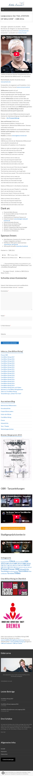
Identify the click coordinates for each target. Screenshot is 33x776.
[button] (3, 773)
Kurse (22, 561)
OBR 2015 (17, 563)
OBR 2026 (25, 567)
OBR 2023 (10, 567)
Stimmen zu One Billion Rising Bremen (12, 389)
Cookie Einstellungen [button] (8, 759)
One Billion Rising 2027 (7, 357)
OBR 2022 (4, 567)
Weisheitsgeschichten (7, 429)
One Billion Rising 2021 (7, 369)
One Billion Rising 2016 (7, 379)
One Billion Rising (6, 417)
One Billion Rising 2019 (7, 373)
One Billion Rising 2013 (7, 385)
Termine (10, 573)
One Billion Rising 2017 (7, 377)
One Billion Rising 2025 (7, 361)
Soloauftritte (4, 423)
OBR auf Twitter (17, 643)
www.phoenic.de (23, 30)
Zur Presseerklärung (13, 118)
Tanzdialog (5, 571)
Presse (3, 420)
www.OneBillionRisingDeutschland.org (12, 640)
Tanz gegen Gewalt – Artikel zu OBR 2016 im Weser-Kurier (15, 272)
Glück (12, 561)
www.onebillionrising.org (17, 641)
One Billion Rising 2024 (7, 363)
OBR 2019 (15, 565)
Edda (4, 255)
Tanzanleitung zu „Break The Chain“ (11, 393)
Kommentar (5, 291)
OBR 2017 (4, 565)
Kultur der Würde (6, 414)
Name (3, 315)
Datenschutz (4, 754)
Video (17, 573)
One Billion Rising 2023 (7, 365)
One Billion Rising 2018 (7, 375)
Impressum (4, 751)
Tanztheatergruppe (13, 571)
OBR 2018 (9, 565)
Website (3, 334)
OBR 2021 (26, 565)
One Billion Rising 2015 (7, 381)
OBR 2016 (11, 250)
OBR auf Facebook (6, 643)
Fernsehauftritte (5, 408)
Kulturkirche (17, 561)
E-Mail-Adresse (6, 325)
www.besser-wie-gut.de (11, 244)
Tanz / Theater (5, 426)
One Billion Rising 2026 (7, 359)
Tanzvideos (23, 571)
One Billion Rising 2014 (7, 383)
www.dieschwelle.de (22, 246)
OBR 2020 (20, 565)
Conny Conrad (22, 32)
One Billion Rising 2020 (7, 371)
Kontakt (3, 748)
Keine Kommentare (26, 257)
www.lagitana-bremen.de (19, 135)
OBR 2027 (30, 567)
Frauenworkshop (5, 561)
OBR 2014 (9, 564)
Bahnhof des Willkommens (10, 257)
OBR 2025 (21, 567)
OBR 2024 (16, 567)
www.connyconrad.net (23, 87)
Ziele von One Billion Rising (9, 391)
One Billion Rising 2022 (7, 367)
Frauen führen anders (7, 411)
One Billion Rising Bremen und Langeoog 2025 (13, 709)
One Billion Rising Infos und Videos (11, 387)
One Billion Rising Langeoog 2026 (9, 704)
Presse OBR (4, 355)
